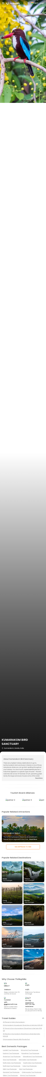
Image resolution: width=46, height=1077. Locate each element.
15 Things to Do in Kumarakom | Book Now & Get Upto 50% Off (22, 1029)
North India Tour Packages (12, 1063)
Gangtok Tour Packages (11, 1072)
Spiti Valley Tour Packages (28, 1060)
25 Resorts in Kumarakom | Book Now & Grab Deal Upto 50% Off (21, 1035)
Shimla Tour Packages (28, 1075)
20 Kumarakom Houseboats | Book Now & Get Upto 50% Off (23, 1025)
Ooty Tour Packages (26, 1069)
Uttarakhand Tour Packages (32, 1056)
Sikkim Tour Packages (10, 1075)
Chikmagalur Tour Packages (31, 1072)
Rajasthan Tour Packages (30, 1053)
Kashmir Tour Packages (11, 1053)
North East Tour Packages (11, 1066)
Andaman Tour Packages (12, 1056)
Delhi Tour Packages (10, 1069)
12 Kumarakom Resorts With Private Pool (16, 1039)
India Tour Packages (30, 1066)
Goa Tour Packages (9, 1060)
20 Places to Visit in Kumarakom (14, 1022)
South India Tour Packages (32, 1063)
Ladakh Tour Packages (11, 1050)
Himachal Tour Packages (29, 1050)
